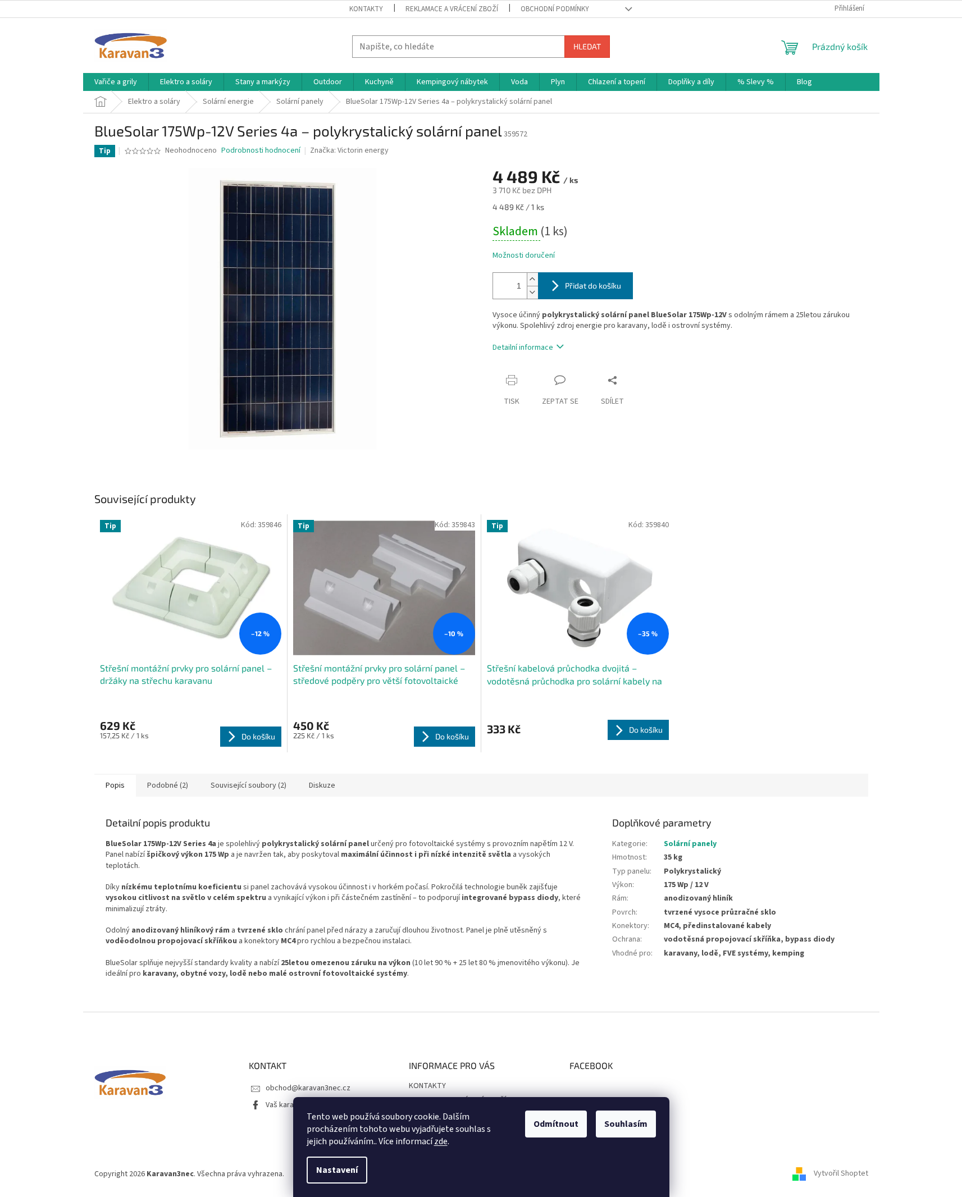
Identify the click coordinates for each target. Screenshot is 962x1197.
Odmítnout (556, 1124)
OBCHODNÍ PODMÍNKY (555, 9)
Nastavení (337, 1170)
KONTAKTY (366, 9)
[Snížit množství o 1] (532, 292)
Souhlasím (626, 1124)
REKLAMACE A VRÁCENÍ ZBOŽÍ (451, 9)
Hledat (587, 46)
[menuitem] (115, 82)
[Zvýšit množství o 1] (532, 279)
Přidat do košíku (593, 285)
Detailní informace (523, 347)
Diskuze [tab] (322, 785)
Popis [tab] (115, 785)
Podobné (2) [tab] (167, 785)
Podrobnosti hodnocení (260, 150)
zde (441, 1141)
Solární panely (690, 843)
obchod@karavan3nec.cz (308, 1088)
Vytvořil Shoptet (841, 1174)
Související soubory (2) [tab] (248, 785)
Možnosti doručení (524, 255)
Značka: (349, 150)
